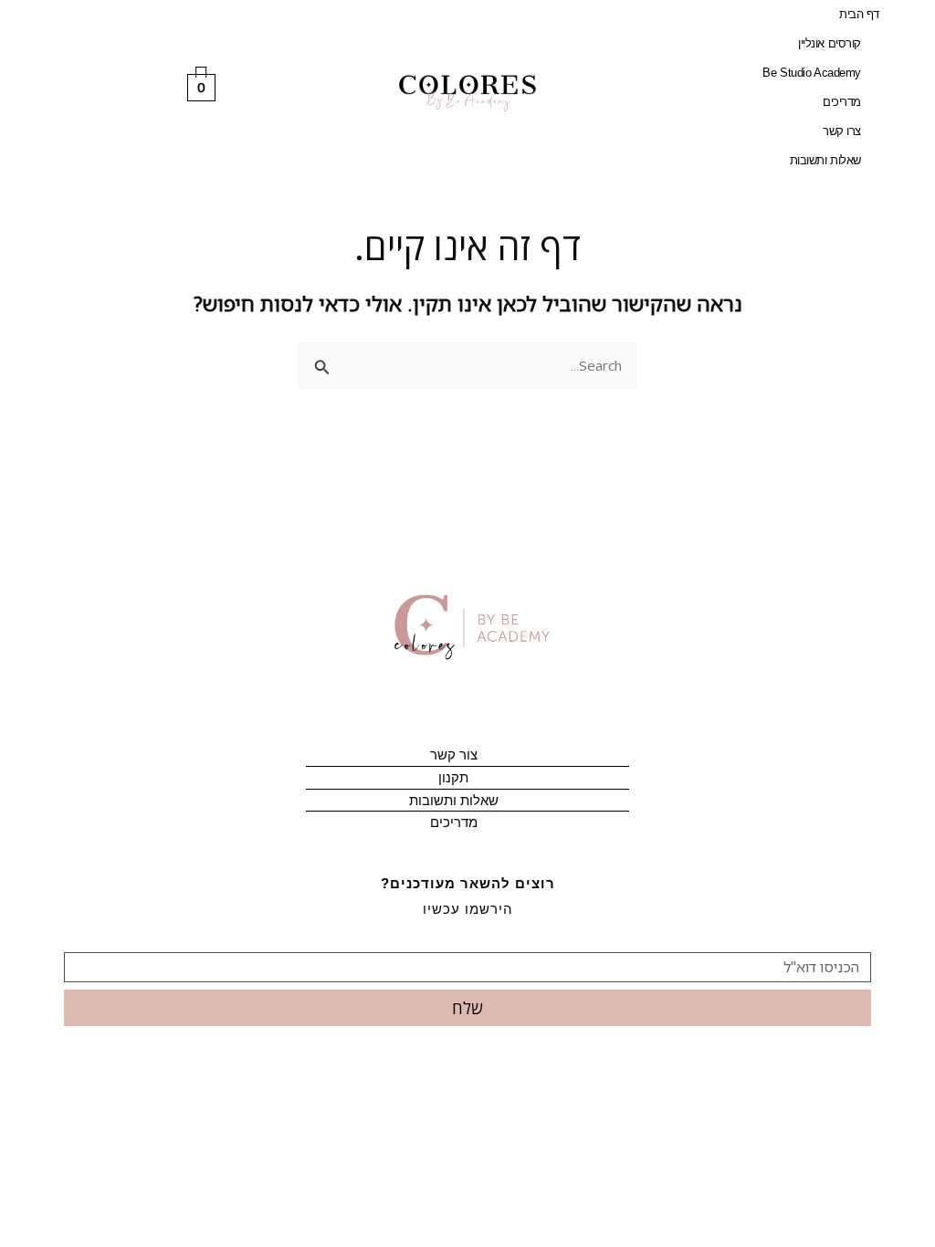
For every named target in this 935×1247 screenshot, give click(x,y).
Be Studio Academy (811, 72)
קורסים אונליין (829, 43)
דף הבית (859, 14)
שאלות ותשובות (825, 160)
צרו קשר (842, 131)
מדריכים (842, 102)
